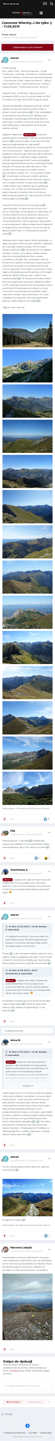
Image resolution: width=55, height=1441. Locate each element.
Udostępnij (14, 1402)
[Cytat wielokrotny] (4, 819)
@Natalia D (30, 135)
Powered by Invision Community (27, 1436)
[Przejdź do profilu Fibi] (5, 833)
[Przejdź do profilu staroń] (5, 60)
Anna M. (15, 1040)
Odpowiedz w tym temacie (27, 47)
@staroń (7, 880)
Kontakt (33, 1432)
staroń (12, 34)
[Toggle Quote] (7, 926)
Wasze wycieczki (28, 37)
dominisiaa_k (19, 869)
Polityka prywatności (15, 1432)
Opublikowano (25, 61)
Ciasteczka (45, 1432)
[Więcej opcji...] (49, 60)
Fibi (12, 830)
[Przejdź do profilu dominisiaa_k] (5, 872)
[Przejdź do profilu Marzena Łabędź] (5, 1249)
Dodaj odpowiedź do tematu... (24, 1385)
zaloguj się (15, 1370)
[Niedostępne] (27, 330)
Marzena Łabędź (21, 1247)
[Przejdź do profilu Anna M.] (5, 1042)
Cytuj (12, 819)
